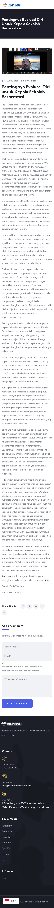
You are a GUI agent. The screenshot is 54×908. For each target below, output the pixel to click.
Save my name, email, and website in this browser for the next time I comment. (22, 668)
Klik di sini (7, 576)
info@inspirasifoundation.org (16, 785)
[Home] (11, 724)
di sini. (47, 580)
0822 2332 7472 (10, 767)
